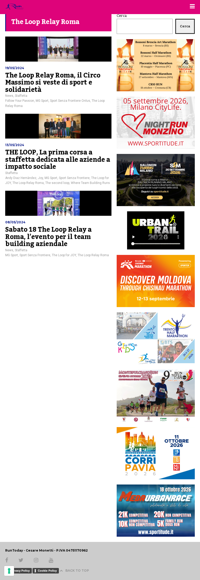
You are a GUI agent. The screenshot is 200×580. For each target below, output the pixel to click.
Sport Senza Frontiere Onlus (70, 101)
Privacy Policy (20, 570)
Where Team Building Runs (90, 183)
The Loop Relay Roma (28, 183)
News (9, 96)
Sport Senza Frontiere (74, 178)
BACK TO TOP (77, 570)
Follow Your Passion (19, 101)
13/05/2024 (14, 145)
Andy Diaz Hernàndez (20, 178)
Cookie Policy (47, 570)
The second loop (57, 183)
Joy (40, 178)
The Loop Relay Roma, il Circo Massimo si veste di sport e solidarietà (52, 82)
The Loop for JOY (64, 255)
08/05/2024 (15, 222)
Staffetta (21, 96)
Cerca (122, 16)
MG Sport (42, 101)
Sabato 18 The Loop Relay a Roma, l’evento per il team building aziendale (48, 236)
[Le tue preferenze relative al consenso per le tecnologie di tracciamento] (9, 571)
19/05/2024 (14, 68)
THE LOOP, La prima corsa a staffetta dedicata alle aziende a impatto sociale (57, 159)
